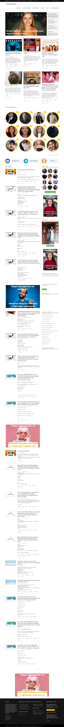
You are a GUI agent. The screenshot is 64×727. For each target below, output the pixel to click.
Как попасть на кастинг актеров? (47, 325)
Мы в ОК (53, 160)
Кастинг (7, 93)
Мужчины (11, 64)
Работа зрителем (26, 64)
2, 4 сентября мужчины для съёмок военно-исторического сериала (13, 53)
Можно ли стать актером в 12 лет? (47, 332)
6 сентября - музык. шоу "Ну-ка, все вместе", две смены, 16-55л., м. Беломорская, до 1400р (28, 562)
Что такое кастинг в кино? (46, 321)
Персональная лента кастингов (24, 706)
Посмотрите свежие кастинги (52, 17)
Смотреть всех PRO (54, 155)
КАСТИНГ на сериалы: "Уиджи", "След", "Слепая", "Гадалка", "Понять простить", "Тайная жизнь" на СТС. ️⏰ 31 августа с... (28, 213)
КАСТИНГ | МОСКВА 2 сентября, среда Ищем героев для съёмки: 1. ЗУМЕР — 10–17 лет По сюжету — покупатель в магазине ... (28, 646)
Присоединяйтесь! (51, 23)
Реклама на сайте (8, 717)
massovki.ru (31, 591)
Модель (43, 65)
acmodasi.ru (26, 181)
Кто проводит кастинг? (45, 319)
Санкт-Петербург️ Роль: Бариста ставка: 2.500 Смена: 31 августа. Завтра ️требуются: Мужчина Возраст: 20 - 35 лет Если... (28, 335)
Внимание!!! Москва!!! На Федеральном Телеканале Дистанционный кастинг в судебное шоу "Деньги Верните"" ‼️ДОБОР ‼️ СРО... (28, 235)
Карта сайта (7, 719)
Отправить (44, 289)
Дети (43, 66)
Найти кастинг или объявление (24, 709)
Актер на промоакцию (23, 451)
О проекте (7, 714)
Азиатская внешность (21, 396)
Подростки (56, 65)
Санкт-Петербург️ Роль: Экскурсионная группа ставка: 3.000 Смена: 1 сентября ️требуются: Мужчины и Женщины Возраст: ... (28, 262)
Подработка (16, 64)
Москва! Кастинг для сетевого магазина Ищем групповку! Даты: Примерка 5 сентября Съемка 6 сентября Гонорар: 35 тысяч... (28, 539)
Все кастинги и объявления (23, 704)
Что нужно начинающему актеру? (47, 327)
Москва (7, 64)
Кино (11, 93)
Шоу (22, 253)
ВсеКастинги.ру (11, 4)
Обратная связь (8, 718)
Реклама (22, 554)
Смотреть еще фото (50, 245)
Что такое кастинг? (45, 343)
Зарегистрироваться (50, 192)
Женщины (51, 65)
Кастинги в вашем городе (23, 705)
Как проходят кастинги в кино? (47, 314)
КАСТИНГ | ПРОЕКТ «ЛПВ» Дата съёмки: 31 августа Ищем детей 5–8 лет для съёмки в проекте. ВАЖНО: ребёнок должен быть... (28, 403)
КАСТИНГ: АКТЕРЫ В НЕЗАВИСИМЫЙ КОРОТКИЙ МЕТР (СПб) (31, 86)
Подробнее (55, 35)
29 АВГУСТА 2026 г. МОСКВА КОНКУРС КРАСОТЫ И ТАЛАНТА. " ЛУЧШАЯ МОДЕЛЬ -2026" (50, 54)
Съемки (7, 66)
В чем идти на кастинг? (45, 334)
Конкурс (46, 66)
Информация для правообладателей (33, 725)
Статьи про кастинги (22, 714)
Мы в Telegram (33, 160)
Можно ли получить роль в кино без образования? (50, 330)
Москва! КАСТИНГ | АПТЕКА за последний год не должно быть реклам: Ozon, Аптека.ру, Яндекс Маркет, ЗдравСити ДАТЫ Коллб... (28, 514)
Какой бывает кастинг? (45, 338)
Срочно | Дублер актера (11, 85)
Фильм (34, 97)
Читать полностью (8, 68)
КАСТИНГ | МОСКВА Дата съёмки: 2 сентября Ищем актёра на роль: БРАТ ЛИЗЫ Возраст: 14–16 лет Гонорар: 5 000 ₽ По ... (28, 598)
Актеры (7, 95)
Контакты (41, 725)
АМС (31, 64)
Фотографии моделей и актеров (38, 704)
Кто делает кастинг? (45, 336)
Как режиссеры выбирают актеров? (47, 323)
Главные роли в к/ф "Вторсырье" (25, 169)
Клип (43, 99)
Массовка (14, 66)
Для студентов (25, 254)
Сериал (11, 66)
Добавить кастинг (50, 29)
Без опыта (25, 97)
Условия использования (23, 725)
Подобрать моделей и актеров (38, 705)
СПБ (24, 99)
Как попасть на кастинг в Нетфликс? (47, 316)
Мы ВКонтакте (15, 160)
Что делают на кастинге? (46, 340)
